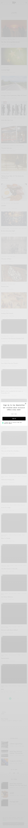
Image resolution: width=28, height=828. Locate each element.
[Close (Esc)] (25, 404)
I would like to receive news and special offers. (13, 423)
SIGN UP (14, 418)
